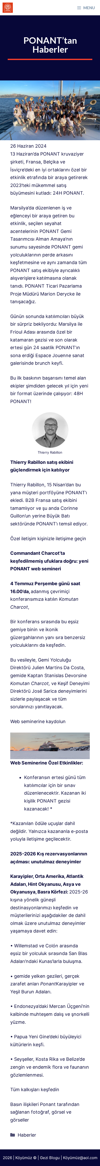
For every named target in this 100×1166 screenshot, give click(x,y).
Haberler (27, 1135)
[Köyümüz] (8, 7)
